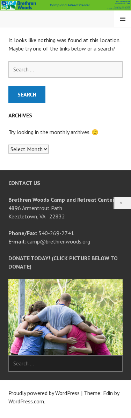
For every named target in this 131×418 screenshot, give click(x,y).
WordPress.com (26, 401)
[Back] (123, 203)
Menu (122, 18)
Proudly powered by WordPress (44, 392)
